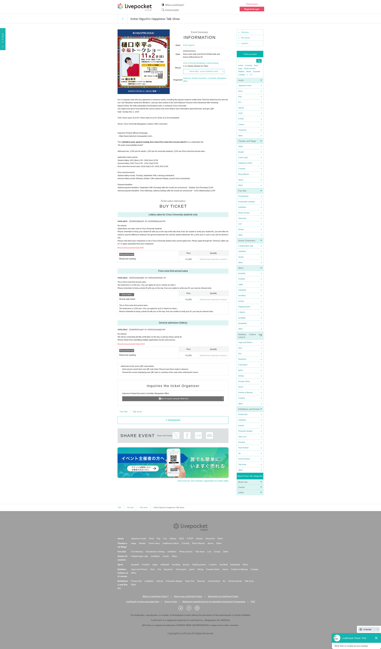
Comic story (243, 157)
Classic (241, 124)
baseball (241, 273)
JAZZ (240, 113)
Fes (239, 102)
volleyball (242, 290)
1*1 (251, 75)
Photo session (250, 69)
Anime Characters (246, 240)
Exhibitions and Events (249, 409)
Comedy (248, 65)
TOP (119, 507)
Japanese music (245, 85)
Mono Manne (243, 174)
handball (241, 318)
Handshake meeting (246, 202)
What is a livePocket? (174, 5)
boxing (241, 301)
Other (240, 136)
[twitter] (182, 608)
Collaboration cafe (245, 246)
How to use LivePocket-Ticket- (188, 596)
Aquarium (242, 359)
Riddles (241, 72)
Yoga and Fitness (245, 342)
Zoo (239, 354)
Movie (248, 72)
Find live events (172, 10)
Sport (240, 268)
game (240, 370)
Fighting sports (244, 307)
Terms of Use (170, 601)
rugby (240, 284)
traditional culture (245, 163)
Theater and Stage (247, 141)
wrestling (242, 296)
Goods (241, 229)
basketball (242, 323)
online (240, 65)
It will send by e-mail (209, 435)
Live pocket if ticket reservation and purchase (135, 7)
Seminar (241, 442)
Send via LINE (198, 435)
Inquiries (244, 43)
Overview (245, 32)
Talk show (242, 218)
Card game (242, 365)
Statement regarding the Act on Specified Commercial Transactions (213, 601)
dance (240, 180)
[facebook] (190, 608)
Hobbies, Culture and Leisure (123, 573)
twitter (176, 435)
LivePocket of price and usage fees (142, 601)
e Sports (241, 312)
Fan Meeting (243, 196)
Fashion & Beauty (245, 393)
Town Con (242, 437)
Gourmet (256, 72)
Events (241, 487)
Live (240, 224)
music (241, 80)
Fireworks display (245, 431)
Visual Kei (242, 130)
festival (241, 426)
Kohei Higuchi (189, 45)
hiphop (241, 108)
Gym (240, 348)
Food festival (243, 448)
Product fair (243, 414)
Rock (240, 91)
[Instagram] (199, 608)
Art (239, 453)
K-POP (241, 119)
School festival (244, 459)
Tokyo (215, 63)
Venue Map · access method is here (203, 71)
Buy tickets (245, 38)
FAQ (253, 601)
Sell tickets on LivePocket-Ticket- (223, 596)
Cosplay (241, 75)
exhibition (242, 207)
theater (241, 152)
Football (241, 279)
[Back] (123, 18)
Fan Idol (242, 191)
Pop (240, 97)
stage (240, 146)
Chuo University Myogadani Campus (198, 63)
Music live (243, 482)
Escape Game (244, 381)
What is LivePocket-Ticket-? (156, 596)
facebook (187, 435)
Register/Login (251, 9)
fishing (241, 376)
